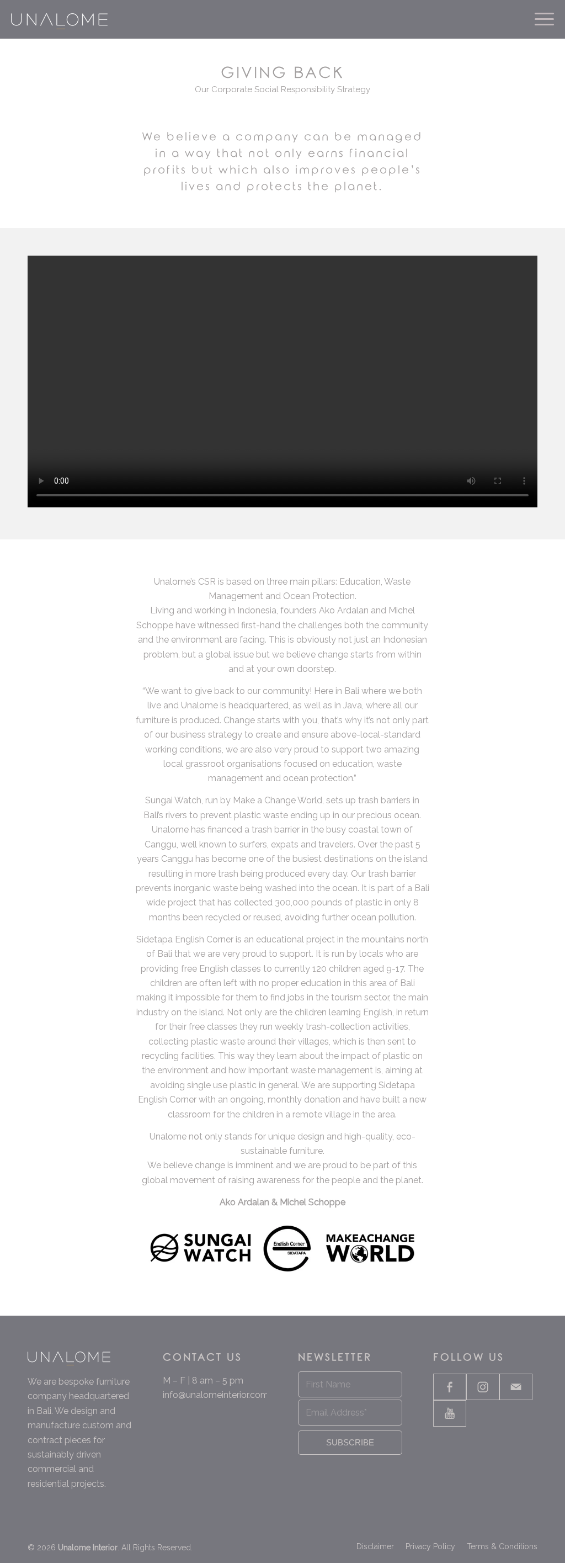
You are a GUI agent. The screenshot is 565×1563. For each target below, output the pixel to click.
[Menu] (540, 19)
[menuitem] (540, 19)
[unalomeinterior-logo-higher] (59, 19)
